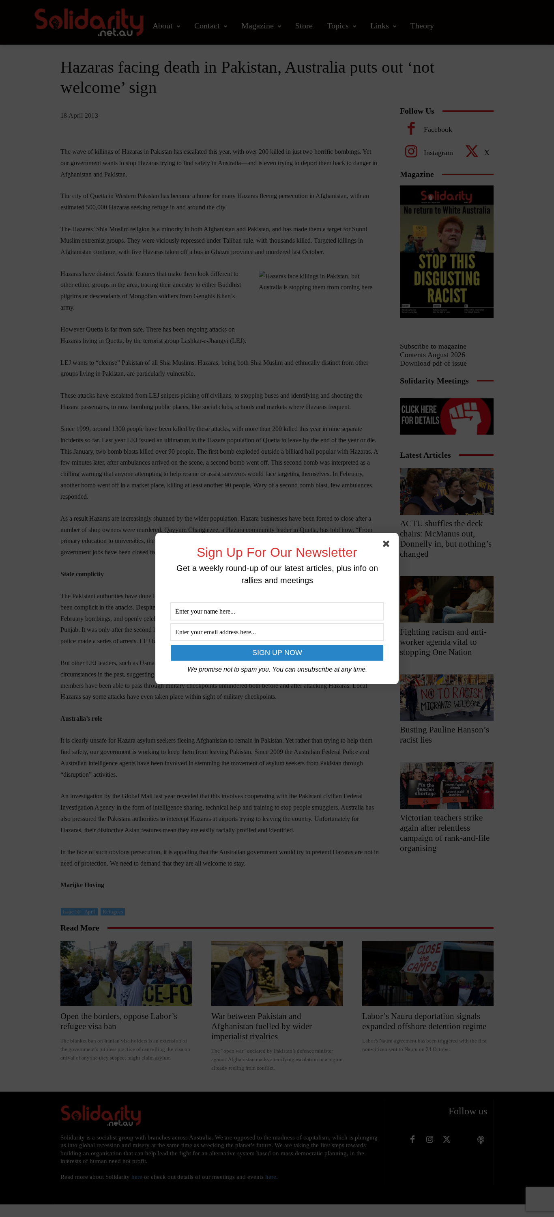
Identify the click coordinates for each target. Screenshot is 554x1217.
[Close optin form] (388, 545)
